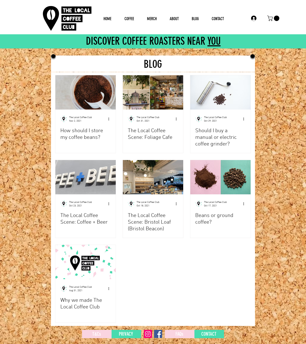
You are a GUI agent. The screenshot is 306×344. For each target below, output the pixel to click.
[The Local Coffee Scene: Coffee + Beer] (85, 177)
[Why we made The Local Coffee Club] (85, 262)
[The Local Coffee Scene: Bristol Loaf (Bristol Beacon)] (153, 177)
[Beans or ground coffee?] (220, 177)
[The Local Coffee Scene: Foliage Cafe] (153, 92)
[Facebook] (158, 334)
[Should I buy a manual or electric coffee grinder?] (220, 92)
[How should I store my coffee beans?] (85, 92)
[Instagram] (148, 334)
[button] (274, 18)
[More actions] (110, 118)
